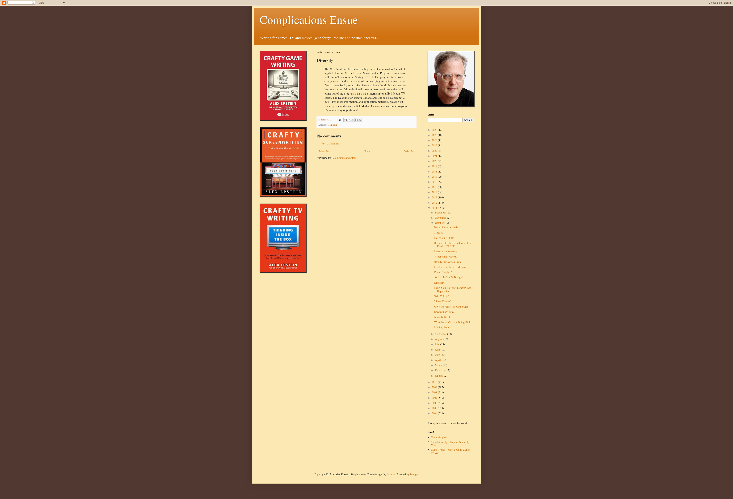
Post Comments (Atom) (344, 158)
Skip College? (441, 296)
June (438, 349)
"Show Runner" (442, 301)
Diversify (439, 282)
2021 (435, 156)
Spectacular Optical (444, 312)
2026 (435, 130)
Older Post (409, 151)
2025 (435, 135)
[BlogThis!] (349, 120)
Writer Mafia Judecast (446, 256)
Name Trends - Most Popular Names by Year (450, 451)
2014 (435, 192)
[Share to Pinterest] (360, 120)
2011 (435, 208)
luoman (391, 474)
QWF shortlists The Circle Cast (451, 306)
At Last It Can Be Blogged (448, 277)
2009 (435, 387)
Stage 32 (439, 232)
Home (367, 151)
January (439, 375)
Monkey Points (442, 327)
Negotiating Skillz (444, 238)
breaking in (331, 124)
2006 (435, 403)
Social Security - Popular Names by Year (450, 443)
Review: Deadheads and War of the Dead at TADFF (453, 244)
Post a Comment (330, 143)
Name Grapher (439, 437)
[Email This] (345, 120)
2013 (435, 197)
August (439, 339)
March (439, 365)
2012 (435, 202)
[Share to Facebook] (356, 120)
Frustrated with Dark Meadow (450, 267)
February (440, 370)
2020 (435, 161)
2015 (435, 187)
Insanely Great (442, 317)
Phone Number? (443, 272)
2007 (435, 398)
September (441, 334)
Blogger (414, 474)
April (438, 360)
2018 (435, 171)
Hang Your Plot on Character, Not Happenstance (452, 289)
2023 (435, 145)
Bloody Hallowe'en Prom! (448, 262)
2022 (435, 150)
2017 (435, 176)
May (438, 354)
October (439, 223)
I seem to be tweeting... (447, 251)
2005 (435, 408)
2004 (435, 413)
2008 (435, 392)
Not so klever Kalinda (446, 227)
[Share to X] (352, 120)
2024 (435, 140)
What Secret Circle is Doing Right (452, 322)
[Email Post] (338, 119)
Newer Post (324, 151)
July (437, 344)
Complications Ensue (309, 19)
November (441, 217)
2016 (435, 182)
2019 (435, 166)
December (441, 212)
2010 (435, 382)
